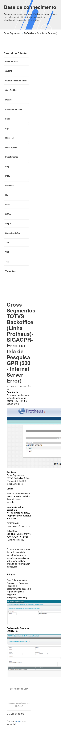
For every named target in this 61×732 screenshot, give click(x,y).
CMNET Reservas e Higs (16, 80)
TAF (7, 242)
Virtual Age (10, 271)
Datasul (8, 99)
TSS (7, 261)
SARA (8, 214)
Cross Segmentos (12, 33)
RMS (7, 204)
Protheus (9, 185)
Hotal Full (9, 137)
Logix (8, 166)
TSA (7, 252)
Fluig (7, 118)
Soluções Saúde (12, 233)
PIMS (7, 175)
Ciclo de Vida (11, 61)
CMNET (8, 71)
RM (6, 195)
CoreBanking (11, 90)
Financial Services (13, 109)
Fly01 (7, 128)
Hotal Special (11, 147)
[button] (19, 694)
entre (18, 720)
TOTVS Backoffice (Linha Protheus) (40, 33)
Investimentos (11, 156)
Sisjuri (8, 223)
